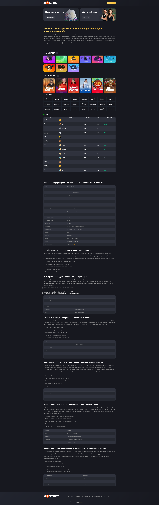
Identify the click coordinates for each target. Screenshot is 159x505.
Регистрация (111, 2)
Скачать (108, 496)
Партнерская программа (97, 496)
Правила (72, 496)
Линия (64, 2)
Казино (74, 2)
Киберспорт (93, 2)
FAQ (104, 496)
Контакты (78, 496)
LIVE (69, 2)
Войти (102, 2)
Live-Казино (80, 2)
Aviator (86, 2)
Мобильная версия (86, 496)
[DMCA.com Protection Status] (79, 503)
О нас (68, 496)
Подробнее (85, 17)
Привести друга (49, 17)
